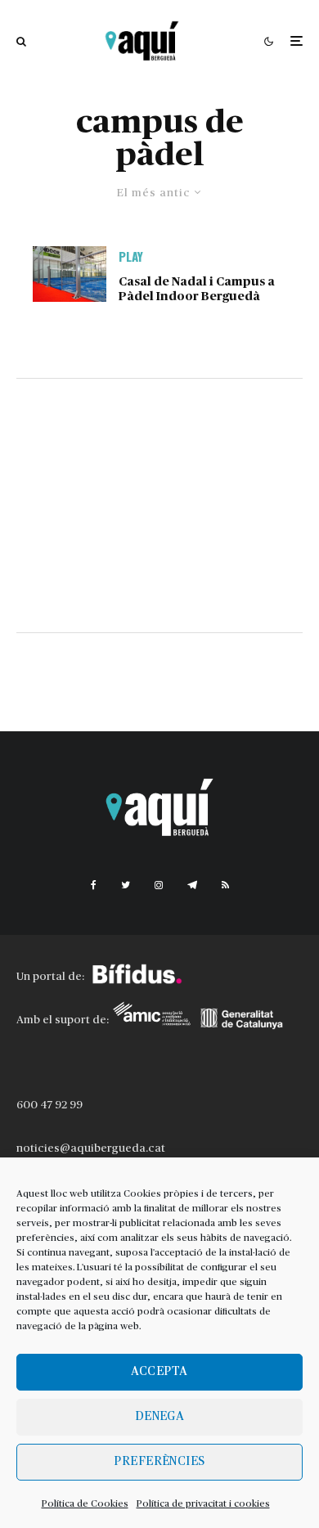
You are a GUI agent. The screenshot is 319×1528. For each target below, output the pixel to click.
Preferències (159, 1461)
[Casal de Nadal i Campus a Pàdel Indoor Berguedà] (69, 274)
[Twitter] (125, 885)
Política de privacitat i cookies (203, 1503)
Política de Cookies (85, 1503)
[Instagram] (158, 885)
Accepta (159, 1371)
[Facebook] (94, 885)
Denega (160, 1416)
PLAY (131, 256)
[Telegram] (192, 885)
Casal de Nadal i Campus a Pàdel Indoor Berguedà (197, 289)
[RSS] (225, 885)
